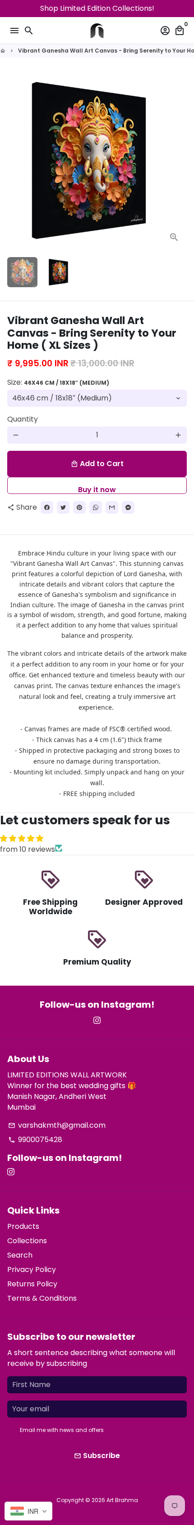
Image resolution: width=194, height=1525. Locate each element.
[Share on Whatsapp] (95, 507)
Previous (15, 160)
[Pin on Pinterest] (79, 507)
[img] (97, 838)
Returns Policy (32, 1284)
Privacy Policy (31, 1269)
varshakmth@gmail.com (57, 1125)
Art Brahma (122, 1500)
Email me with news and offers (62, 1430)
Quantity (22, 419)
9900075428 (35, 1139)
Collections (27, 1241)
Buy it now (97, 489)
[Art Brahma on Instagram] (97, 1020)
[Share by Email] (112, 507)
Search (19, 1255)
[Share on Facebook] (47, 507)
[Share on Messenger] (128, 507)
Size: (58, 382)
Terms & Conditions (42, 1298)
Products (23, 1226)
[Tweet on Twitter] (63, 507)
